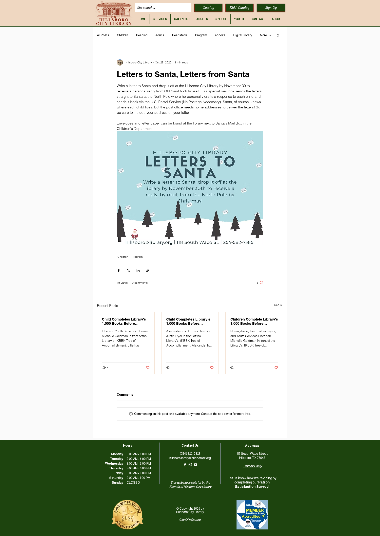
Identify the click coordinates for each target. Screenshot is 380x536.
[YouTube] (195, 464)
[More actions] (260, 62)
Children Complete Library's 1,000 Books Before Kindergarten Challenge (254, 321)
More (263, 35)
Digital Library (242, 35)
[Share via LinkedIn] (138, 270)
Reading (141, 35)
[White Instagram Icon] (190, 464)
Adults (159, 35)
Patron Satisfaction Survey (252, 484)
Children (122, 35)
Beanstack (179, 35)
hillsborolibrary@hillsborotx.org (190, 458)
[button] (159, 19)
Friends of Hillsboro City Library (190, 486)
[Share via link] (148, 270)
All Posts (103, 35)
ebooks (220, 35)
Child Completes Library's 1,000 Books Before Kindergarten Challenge (124, 321)
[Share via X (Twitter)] (128, 270)
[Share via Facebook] (119, 270)
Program (201, 35)
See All (278, 305)
